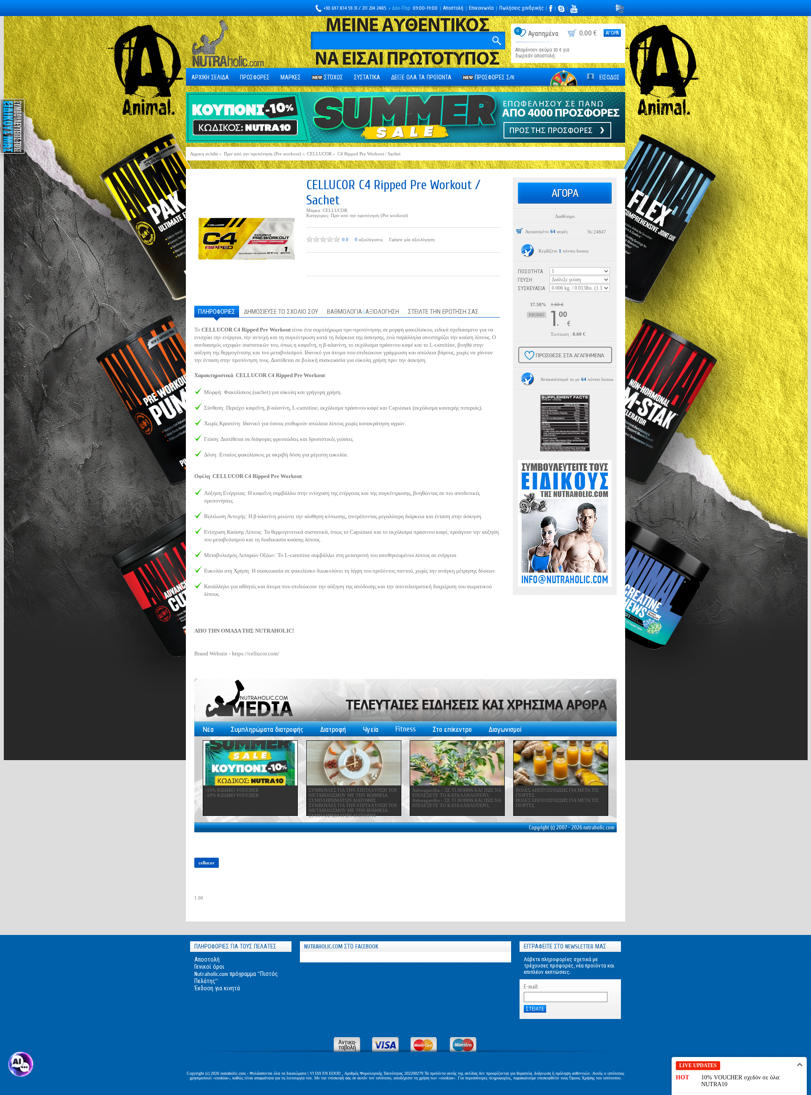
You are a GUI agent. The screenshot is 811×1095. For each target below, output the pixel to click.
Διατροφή (333, 729)
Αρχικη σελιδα (210, 77)
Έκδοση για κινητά (217, 988)
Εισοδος (609, 77)
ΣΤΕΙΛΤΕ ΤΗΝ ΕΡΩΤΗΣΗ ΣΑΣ (443, 311)
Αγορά (612, 33)
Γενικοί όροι (209, 966)
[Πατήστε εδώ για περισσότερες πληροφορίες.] (527, 250)
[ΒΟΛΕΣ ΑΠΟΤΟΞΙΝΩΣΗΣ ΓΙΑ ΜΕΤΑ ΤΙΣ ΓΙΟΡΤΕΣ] (561, 763)
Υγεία (370, 729)
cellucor (207, 862)
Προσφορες (254, 77)
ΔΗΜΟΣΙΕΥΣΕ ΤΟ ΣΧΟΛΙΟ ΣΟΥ (281, 311)
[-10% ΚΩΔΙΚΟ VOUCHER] (250, 763)
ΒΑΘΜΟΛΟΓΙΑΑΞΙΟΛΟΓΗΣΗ (363, 311)
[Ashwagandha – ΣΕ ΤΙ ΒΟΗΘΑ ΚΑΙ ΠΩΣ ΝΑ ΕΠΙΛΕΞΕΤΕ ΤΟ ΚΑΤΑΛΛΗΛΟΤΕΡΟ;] (457, 763)
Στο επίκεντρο (452, 729)
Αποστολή (453, 8)
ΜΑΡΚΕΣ (290, 77)
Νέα (208, 729)
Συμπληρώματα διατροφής (267, 729)
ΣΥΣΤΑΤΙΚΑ (367, 77)
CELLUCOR (335, 210)
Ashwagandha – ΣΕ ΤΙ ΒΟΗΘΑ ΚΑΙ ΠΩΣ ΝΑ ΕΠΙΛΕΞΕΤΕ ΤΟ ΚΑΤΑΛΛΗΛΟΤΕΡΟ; (456, 793)
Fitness (405, 729)
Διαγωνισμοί (505, 729)
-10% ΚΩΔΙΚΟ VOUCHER (232, 790)
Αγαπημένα (543, 34)
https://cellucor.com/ (255, 653)
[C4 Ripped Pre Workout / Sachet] (246, 238)
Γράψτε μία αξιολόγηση (412, 239)
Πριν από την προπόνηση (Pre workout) (369, 215)
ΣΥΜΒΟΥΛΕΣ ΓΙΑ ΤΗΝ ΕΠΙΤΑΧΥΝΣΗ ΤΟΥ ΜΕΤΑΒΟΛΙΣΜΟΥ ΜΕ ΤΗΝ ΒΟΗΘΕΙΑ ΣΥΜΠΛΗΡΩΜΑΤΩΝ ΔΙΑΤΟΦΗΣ (353, 795)
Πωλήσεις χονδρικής (521, 8)
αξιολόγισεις (371, 239)
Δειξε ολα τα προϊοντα (421, 77)
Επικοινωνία (481, 8)
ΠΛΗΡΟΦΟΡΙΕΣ (216, 311)
